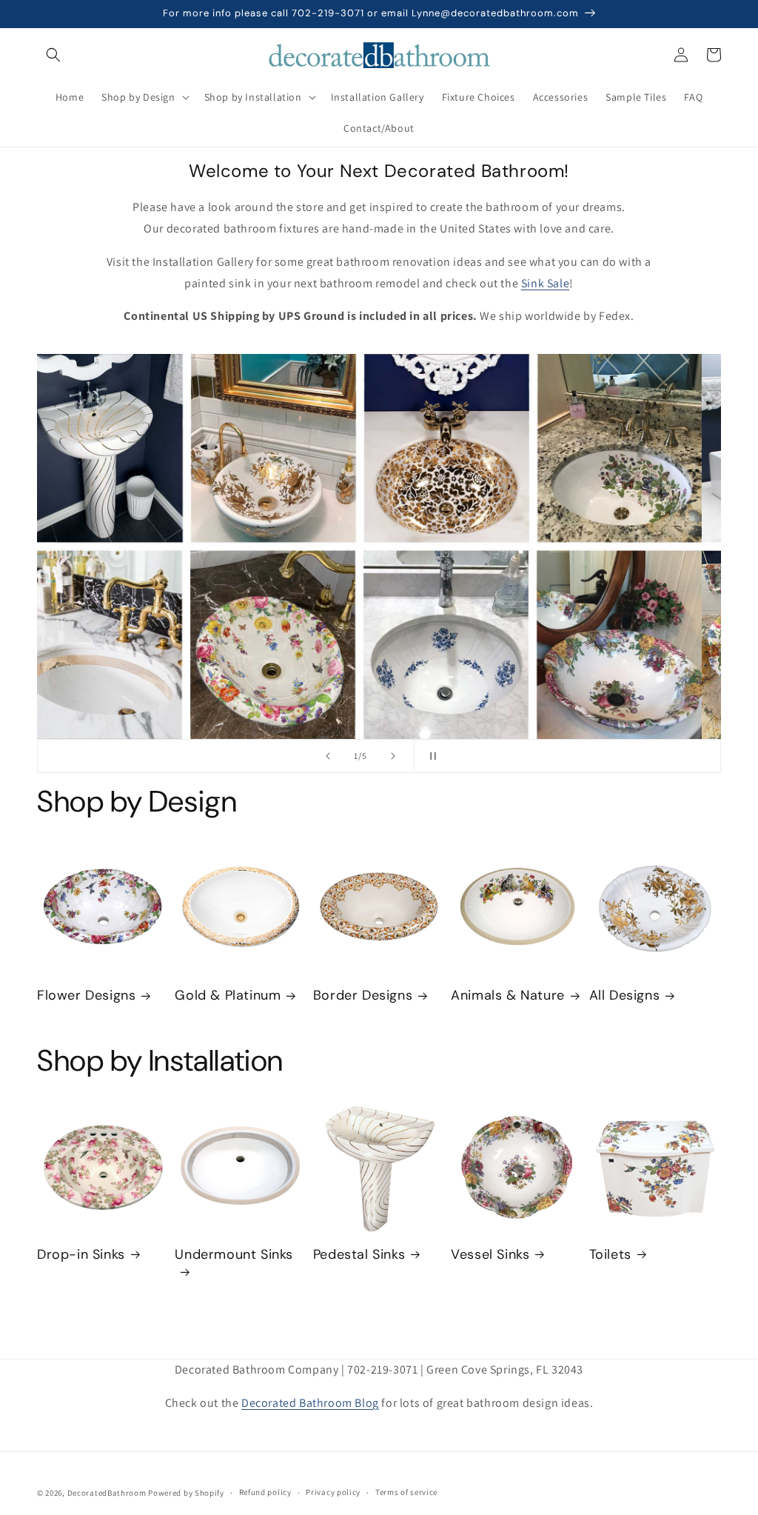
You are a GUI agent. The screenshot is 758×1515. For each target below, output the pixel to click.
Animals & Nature (508, 995)
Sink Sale (545, 283)
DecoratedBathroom (107, 1493)
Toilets (610, 1254)
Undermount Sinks (234, 1254)
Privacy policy (333, 1492)
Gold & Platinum (228, 995)
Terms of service (406, 1492)
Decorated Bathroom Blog (310, 1403)
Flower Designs (86, 995)
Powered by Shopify (186, 1493)
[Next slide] (393, 756)
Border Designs (362, 995)
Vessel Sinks (490, 1254)
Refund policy (265, 1492)
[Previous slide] (328, 756)
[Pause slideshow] (430, 756)
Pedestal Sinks (359, 1254)
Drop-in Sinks (81, 1254)
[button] (53, 55)
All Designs (624, 995)
